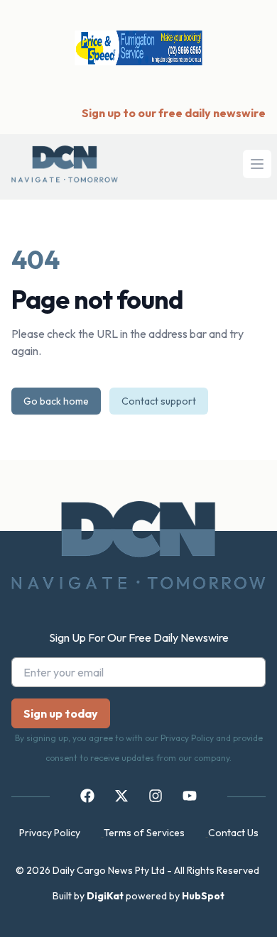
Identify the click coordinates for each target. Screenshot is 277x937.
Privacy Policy (49, 832)
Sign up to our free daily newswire (174, 113)
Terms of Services (144, 832)
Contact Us (233, 832)
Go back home (56, 401)
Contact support (158, 401)
